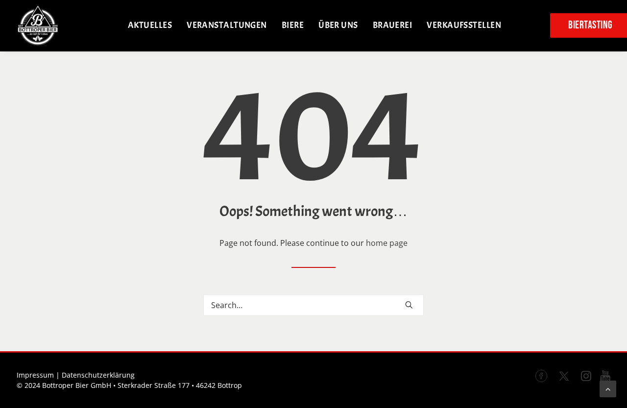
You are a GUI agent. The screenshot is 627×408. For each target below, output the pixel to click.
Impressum (35, 375)
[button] (409, 304)
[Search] (313, 305)
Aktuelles (150, 25)
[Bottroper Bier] (38, 25)
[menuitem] (150, 25)
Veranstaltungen (227, 25)
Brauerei (392, 25)
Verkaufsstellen (464, 25)
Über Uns (338, 25)
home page (387, 243)
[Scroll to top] (608, 388)
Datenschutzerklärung (98, 375)
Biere (293, 25)
